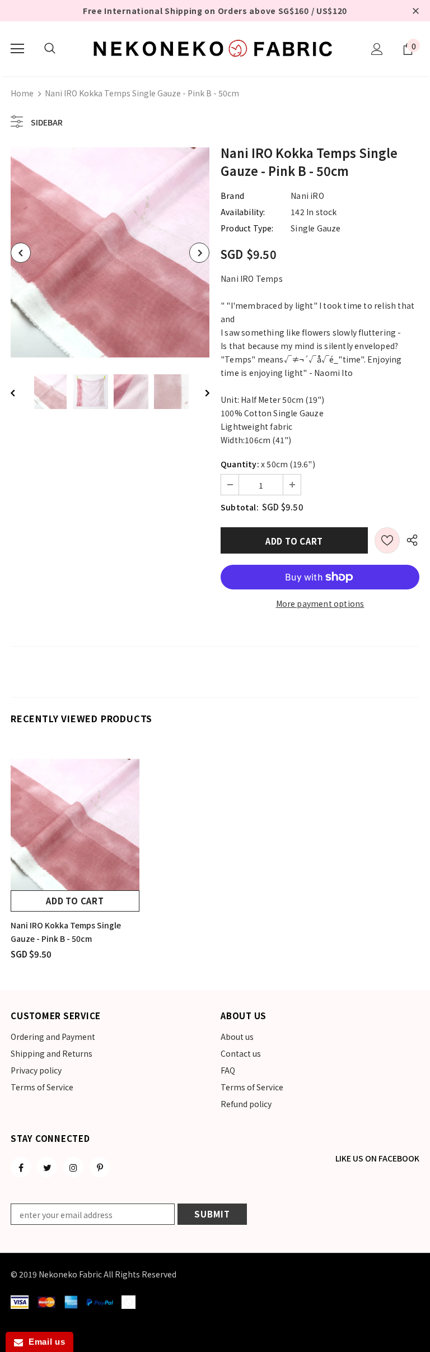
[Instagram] (73, 1167)
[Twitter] (47, 1167)
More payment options (320, 603)
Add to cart (75, 901)
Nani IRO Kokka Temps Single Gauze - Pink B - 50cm (66, 931)
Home (22, 93)
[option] (110, 252)
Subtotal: (240, 507)
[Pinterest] (100, 1167)
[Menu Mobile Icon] (17, 48)
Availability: (243, 211)
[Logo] (215, 48)
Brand (232, 195)
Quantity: (240, 464)
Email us (44, 1341)
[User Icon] (377, 49)
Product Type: (247, 228)
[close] (415, 10)
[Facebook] (21, 1167)
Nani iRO (307, 195)
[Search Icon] (49, 48)
